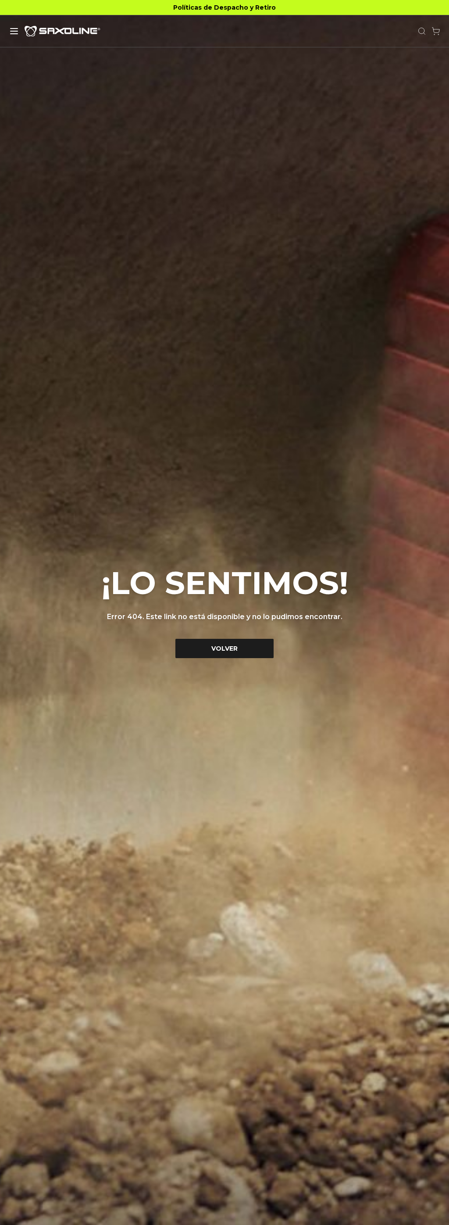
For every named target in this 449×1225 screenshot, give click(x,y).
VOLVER (224, 648)
